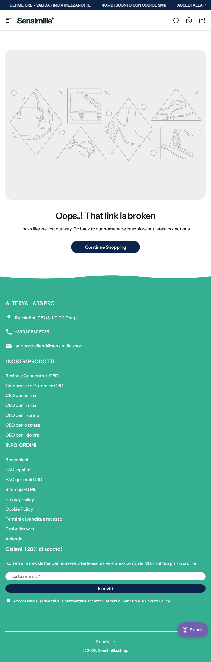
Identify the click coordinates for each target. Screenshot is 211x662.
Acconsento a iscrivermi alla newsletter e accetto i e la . (92, 601)
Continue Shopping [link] (105, 247)
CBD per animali (21, 395)
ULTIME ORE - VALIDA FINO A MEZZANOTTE (48, 5)
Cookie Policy (19, 509)
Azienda (14, 538)
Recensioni (16, 459)
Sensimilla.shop (112, 650)
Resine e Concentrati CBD (32, 375)
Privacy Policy (19, 499)
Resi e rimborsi (20, 529)
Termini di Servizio (120, 601)
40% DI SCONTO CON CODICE (132, 5)
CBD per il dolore (22, 435)
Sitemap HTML (20, 489)
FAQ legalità (17, 469)
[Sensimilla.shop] (35, 20)
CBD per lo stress (22, 425)
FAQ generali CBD (23, 479)
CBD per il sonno (22, 415)
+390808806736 (32, 331)
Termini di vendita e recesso (33, 519)
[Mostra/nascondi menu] (9, 20)
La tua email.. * (26, 576)
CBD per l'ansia (20, 405)
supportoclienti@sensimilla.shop (48, 345)
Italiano (102, 641)
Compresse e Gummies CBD (34, 385)
